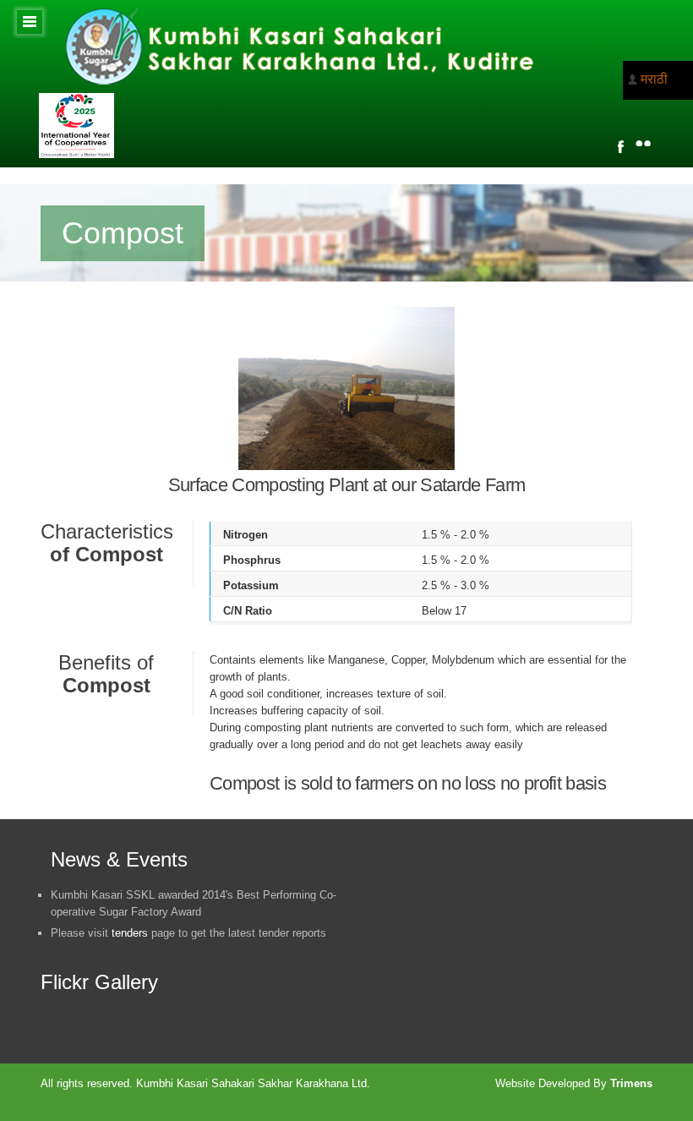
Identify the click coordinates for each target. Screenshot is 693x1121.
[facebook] (621, 146)
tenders (130, 933)
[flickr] (643, 142)
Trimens (631, 1083)
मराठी (654, 79)
